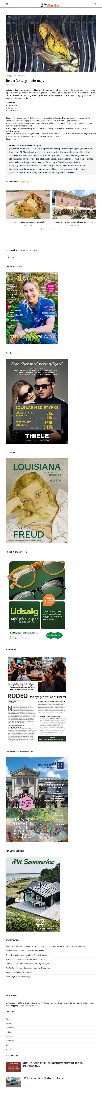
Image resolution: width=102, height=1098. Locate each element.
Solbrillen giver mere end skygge (18, 977)
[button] (9, 209)
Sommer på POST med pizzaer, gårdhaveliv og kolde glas (27, 964)
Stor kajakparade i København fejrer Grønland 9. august (27, 955)
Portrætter (10, 1028)
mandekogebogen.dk (24, 182)
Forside (8, 1019)
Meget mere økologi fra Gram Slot (19, 972)
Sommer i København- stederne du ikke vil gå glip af (26, 959)
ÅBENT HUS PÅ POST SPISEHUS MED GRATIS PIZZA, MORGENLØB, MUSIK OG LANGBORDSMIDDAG (46, 946)
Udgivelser (10, 1041)
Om (7, 1045)
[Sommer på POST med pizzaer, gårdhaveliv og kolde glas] (74, 204)
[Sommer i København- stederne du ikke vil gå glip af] (28, 204)
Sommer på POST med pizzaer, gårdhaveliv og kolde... (74, 222)
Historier (9, 1032)
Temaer (8, 1023)
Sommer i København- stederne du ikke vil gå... (28, 222)
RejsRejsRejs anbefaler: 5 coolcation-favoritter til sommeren (28, 968)
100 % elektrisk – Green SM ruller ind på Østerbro (25, 951)
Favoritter (9, 1036)
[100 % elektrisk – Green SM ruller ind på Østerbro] (13, 1082)
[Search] (95, 3)
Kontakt (9, 1049)
